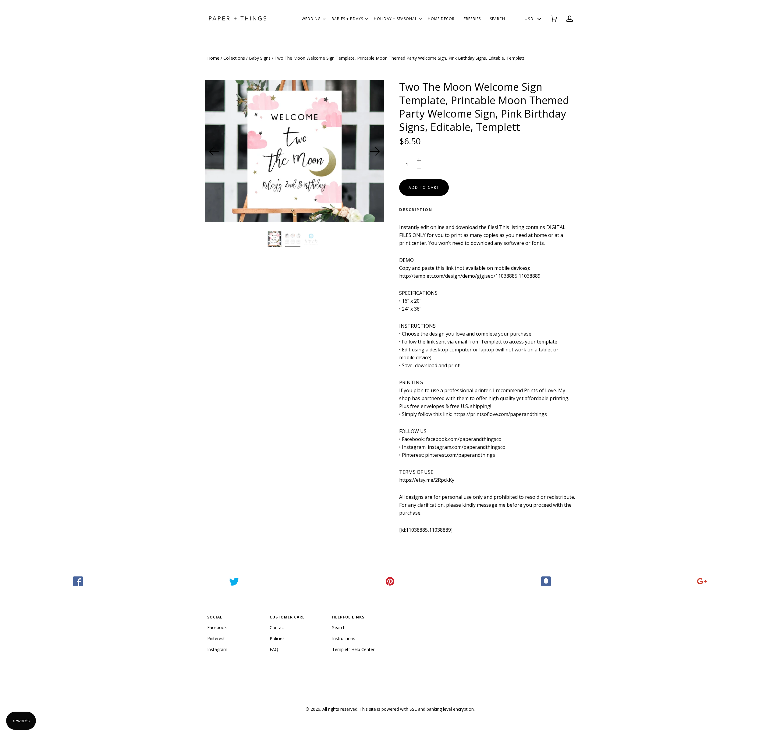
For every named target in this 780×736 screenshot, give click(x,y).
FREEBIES (472, 18)
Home (213, 58)
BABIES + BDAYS (347, 18)
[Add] (702, 581)
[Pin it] (390, 581)
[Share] (78, 581)
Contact (277, 627)
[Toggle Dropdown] (323, 18)
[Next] (375, 151)
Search (339, 627)
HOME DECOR (441, 18)
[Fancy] (546, 581)
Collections (234, 58)
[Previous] (214, 151)
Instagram (217, 649)
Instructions (343, 638)
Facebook (217, 627)
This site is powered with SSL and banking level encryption (417, 709)
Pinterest (216, 638)
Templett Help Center (353, 649)
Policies (277, 638)
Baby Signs (260, 58)
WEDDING (311, 18)
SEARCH (497, 18)
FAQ (274, 649)
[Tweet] (234, 581)
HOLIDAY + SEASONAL (395, 18)
